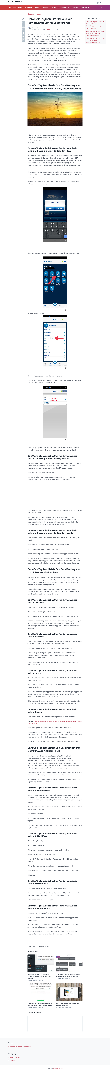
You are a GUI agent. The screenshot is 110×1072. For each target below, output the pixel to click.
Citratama (12, 1060)
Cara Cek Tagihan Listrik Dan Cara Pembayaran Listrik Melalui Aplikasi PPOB (95, 40)
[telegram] (23, 33)
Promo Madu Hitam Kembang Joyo (20, 1047)
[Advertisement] (55, 495)
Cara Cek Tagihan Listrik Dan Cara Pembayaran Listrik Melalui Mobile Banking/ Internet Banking (95, 25)
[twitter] (23, 25)
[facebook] (23, 22)
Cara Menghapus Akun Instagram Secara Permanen (67, 1004)
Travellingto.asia (14, 1057)
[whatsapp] (23, 29)
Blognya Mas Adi (15, 1)
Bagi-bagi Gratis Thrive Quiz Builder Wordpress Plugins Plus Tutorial (68, 975)
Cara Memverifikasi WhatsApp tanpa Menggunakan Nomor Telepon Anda (40, 1004)
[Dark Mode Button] (98, 3)
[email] (23, 40)
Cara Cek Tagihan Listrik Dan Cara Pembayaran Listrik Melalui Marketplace (95, 33)
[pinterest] (23, 36)
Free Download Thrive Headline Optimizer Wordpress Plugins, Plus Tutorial (39, 976)
